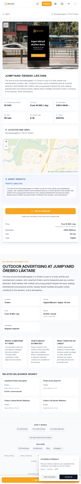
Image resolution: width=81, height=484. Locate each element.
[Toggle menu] (62, 3)
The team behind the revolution (40, 437)
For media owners (39, 429)
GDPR (56, 469)
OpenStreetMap (60, 171)
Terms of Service (26, 456)
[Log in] (55, 3)
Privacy (43, 469)
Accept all (68, 477)
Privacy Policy (9, 456)
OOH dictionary (23, 448)
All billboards (37, 448)
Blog (48, 448)
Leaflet (51, 171)
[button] (40, 156)
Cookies (50, 469)
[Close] (75, 459)
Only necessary (49, 477)
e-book (33, 461)
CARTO (76, 171)
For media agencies (57, 429)
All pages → (58, 448)
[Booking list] (37, 3)
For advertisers (22, 429)
